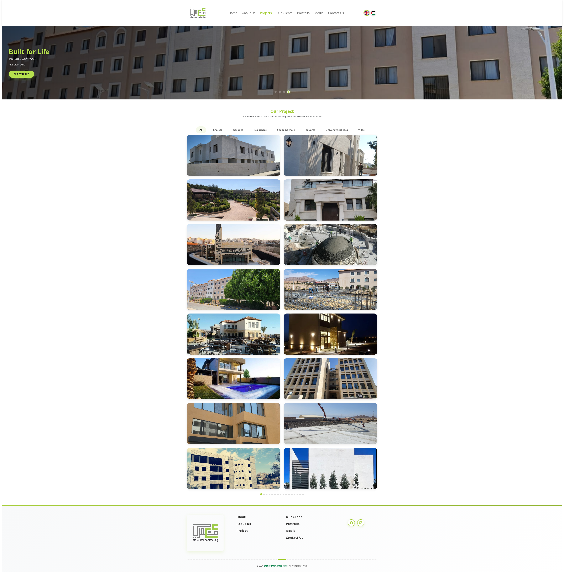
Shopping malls (286, 130)
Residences (260, 130)
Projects (266, 13)
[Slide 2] (280, 92)
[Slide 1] (275, 92)
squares (310, 130)
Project (242, 531)
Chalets (217, 130)
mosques (238, 130)
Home (233, 13)
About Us (248, 13)
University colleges (337, 130)
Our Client (294, 517)
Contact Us (336, 13)
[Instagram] (360, 522)
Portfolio (303, 13)
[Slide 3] (284, 92)
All (201, 130)
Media (318, 13)
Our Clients (284, 13)
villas (361, 130)
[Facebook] (351, 522)
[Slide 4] (288, 92)
